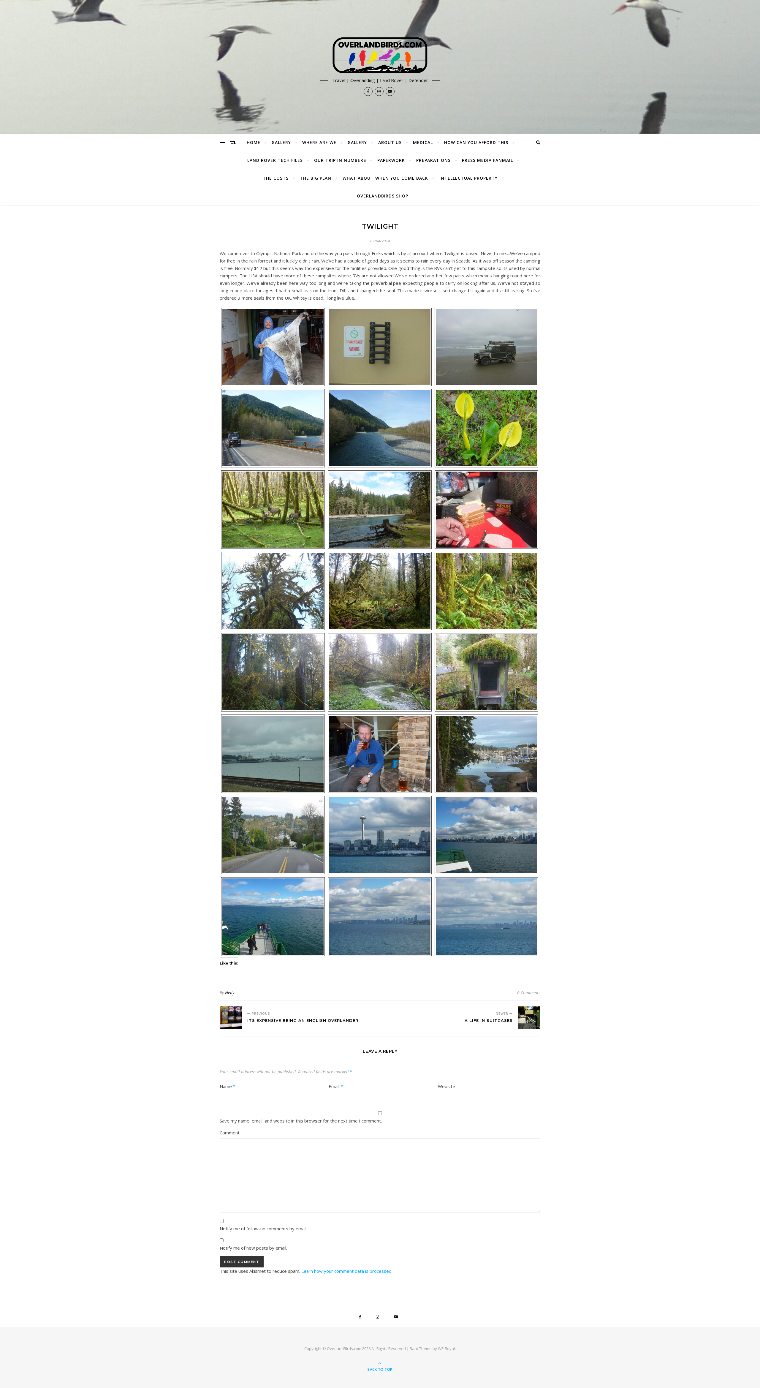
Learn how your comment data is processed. (346, 1271)
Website (446, 1086)
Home (253, 142)
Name (227, 1086)
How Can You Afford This (476, 142)
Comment (230, 1133)
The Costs (276, 178)
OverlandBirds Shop (382, 196)
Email (336, 1086)
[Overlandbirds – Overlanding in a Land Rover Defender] (380, 55)
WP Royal (446, 1348)
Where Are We (319, 142)
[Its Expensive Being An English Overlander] (231, 1017)
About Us (390, 142)
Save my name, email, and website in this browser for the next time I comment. (301, 1121)
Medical (423, 142)
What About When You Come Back (385, 178)
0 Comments (528, 992)
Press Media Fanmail (487, 160)
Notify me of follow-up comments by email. (263, 1229)
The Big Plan (315, 178)
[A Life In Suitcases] (529, 1017)
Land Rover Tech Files (275, 160)
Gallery (281, 142)
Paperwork (391, 160)
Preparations (433, 160)
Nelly (229, 992)
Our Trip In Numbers (340, 160)
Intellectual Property (468, 178)
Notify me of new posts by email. (253, 1248)
